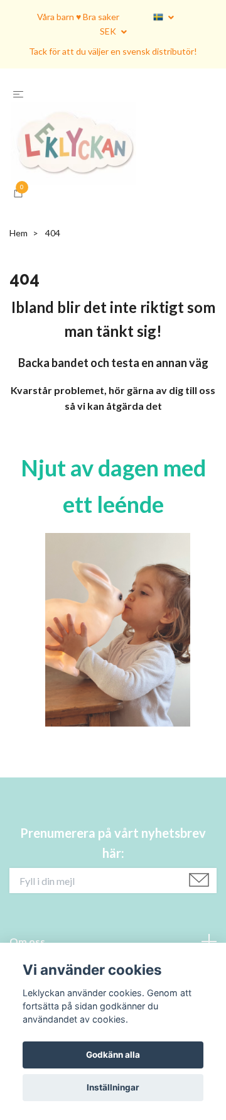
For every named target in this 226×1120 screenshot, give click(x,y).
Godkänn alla (113, 1055)
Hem (18, 285)
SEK (109, 31)
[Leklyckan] (113, 170)
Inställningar (113, 1087)
